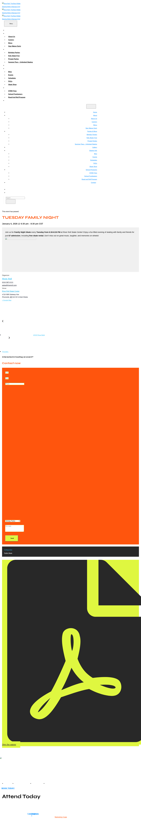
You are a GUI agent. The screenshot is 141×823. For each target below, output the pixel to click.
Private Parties (13, 59)
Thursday (5, 351)
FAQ (47, 783)
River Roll (7, 278)
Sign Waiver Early (14, 46)
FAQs (10, 81)
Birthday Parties (14, 52)
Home (9, 30)
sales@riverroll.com (9, 285)
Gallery (9, 65)
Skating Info (11, 68)
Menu (10, 43)
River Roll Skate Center (10, 291)
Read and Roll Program (16, 97)
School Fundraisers (15, 94)
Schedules (12, 78)
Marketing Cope (61, 817)
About (9, 33)
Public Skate (8, 553)
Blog (10, 72)
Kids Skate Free (14, 56)
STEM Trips (12, 91)
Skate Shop (12, 84)
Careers (11, 40)
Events (10, 75)
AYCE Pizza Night (39, 335)
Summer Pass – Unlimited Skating (20, 62)
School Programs (13, 88)
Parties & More (12, 49)
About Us (11, 36)
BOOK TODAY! (8, 788)
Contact (10, 100)
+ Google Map (6, 300)
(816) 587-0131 (7, 282)
